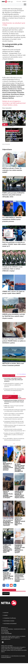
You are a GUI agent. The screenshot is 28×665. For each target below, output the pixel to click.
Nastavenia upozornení (10, 623)
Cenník (6, 615)
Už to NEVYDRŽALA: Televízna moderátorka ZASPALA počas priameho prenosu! (14, 439)
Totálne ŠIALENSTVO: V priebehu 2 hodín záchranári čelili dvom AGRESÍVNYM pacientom (13, 385)
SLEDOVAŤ (6, 593)
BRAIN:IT (9, 657)
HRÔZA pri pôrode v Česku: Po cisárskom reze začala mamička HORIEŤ (14, 426)
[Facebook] (4, 585)
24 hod (19, 397)
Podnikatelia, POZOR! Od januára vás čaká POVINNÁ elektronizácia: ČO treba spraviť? (14, 422)
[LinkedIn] (15, 585)
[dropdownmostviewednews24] (14, 444)
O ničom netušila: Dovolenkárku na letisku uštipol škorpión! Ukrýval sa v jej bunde (14, 418)
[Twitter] (7, 585)
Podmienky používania (10, 618)
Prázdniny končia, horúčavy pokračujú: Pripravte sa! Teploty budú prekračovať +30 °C (14, 430)
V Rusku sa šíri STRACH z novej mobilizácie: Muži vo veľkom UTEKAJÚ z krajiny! (14, 414)
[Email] (11, 585)
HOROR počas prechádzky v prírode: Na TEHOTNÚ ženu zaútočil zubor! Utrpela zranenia (14, 402)
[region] (11, 2)
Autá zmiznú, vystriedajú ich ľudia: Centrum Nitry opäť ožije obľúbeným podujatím (13, 379)
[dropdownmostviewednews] (14, 393)
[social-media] (2, 642)
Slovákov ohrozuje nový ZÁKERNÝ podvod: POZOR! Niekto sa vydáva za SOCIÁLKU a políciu (14, 434)
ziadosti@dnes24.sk (5, 639)
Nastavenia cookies (9, 621)
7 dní (19, 396)
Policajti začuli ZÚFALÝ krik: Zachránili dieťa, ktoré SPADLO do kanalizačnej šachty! (14, 389)
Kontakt (6, 612)
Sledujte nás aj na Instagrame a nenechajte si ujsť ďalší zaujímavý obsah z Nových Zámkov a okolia (14, 103)
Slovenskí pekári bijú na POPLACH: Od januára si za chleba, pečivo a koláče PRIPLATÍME (14, 410)
